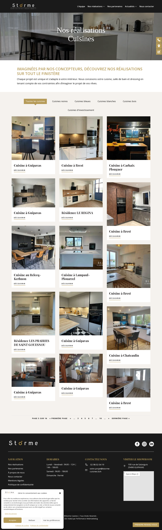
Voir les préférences (51, 520)
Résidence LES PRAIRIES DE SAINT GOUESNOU (31, 343)
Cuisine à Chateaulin (124, 355)
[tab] (35, 101)
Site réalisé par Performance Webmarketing (81, 519)
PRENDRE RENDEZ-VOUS (146, 525)
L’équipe (81, 6)
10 (100, 418)
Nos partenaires (114, 6)
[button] (60, 493)
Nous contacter (146, 6)
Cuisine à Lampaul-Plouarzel (76, 277)
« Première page (58, 418)
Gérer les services (11, 514)
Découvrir (19, 170)
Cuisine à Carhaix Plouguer (122, 167)
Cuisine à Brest (72, 165)
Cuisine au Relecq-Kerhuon (27, 277)
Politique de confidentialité (39, 526)
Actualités (129, 6)
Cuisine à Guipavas (27, 165)
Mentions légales (16, 480)
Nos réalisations (95, 6)
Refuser (32, 520)
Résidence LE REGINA (77, 213)
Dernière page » (121, 418)
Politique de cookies (22, 526)
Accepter (12, 520)
